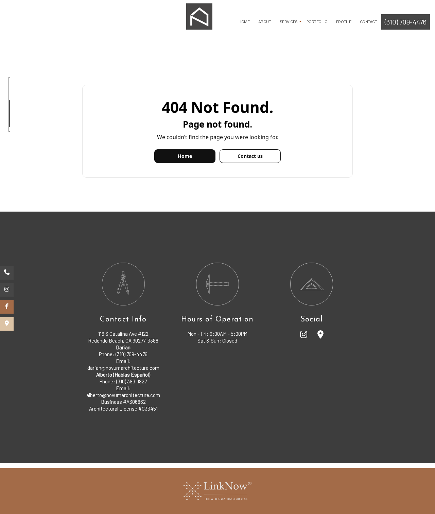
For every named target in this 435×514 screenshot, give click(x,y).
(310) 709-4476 (406, 22)
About (264, 21)
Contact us (250, 156)
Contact (368, 21)
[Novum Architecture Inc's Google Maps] (320, 335)
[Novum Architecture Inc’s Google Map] (7, 324)
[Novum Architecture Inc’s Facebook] (7, 307)
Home (244, 21)
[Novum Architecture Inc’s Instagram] (7, 290)
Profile (343, 21)
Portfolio (317, 21)
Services (289, 21)
